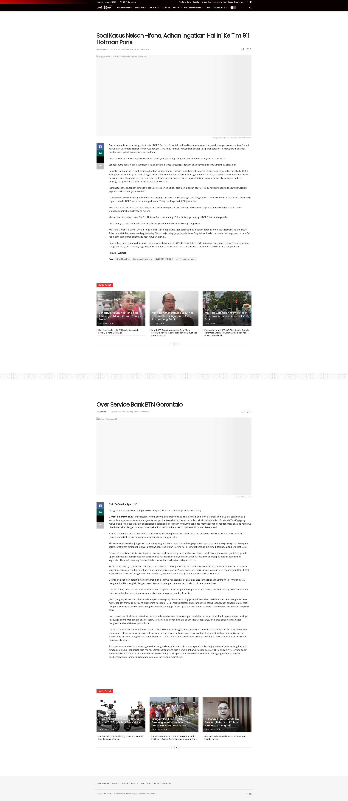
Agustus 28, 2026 (107, 729)
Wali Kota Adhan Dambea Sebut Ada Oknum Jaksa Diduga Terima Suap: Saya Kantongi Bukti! (173, 316)
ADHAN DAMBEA (123, 259)
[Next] (176, 344)
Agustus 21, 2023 (118, 49)
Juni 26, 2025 (158, 323)
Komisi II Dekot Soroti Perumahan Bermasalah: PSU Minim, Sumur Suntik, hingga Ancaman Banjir (174, 737)
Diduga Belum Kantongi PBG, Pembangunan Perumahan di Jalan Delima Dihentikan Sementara (172, 722)
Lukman (102, 49)
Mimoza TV (107, 794)
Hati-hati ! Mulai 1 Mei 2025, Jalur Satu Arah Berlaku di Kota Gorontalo (118, 331)
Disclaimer (238, 2)
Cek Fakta (154, 7)
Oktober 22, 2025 (107, 323)
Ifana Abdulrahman (142, 259)
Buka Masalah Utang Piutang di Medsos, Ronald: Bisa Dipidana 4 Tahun (120, 737)
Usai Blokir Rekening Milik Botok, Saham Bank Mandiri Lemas (225, 737)
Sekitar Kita (219, 7)
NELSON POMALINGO (164, 259)
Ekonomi (166, 7)
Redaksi (196, 2)
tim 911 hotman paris (186, 259)
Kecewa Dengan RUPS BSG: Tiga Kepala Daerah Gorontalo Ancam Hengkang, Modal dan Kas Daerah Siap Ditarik (226, 333)
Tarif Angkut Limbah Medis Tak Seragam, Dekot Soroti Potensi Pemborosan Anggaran (222, 722)
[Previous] (172, 344)
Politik (176, 7)
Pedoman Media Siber (217, 2)
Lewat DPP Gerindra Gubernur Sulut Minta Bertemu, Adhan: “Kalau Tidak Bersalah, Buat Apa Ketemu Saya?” (174, 333)
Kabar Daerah (123, 7)
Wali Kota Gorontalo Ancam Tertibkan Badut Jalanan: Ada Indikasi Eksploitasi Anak (226, 316)
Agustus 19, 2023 (118, 411)
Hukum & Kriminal (192, 7)
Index (230, 2)
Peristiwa (139, 7)
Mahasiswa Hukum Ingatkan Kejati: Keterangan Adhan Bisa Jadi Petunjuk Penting (120, 316)
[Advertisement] (174, 21)
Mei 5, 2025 (210, 323)
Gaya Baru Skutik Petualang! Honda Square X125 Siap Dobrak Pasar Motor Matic (119, 722)
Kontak (204, 2)
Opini (208, 7)
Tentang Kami (185, 2)
